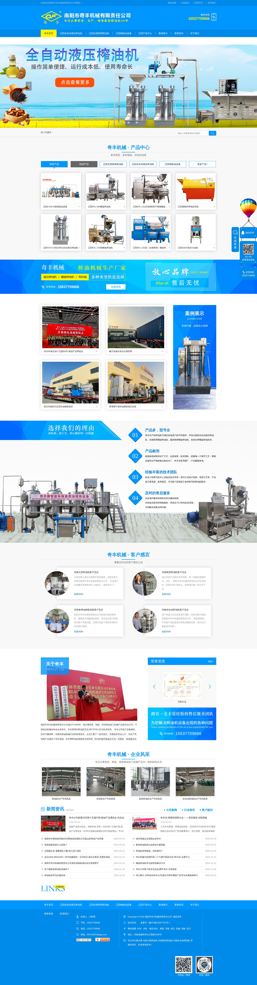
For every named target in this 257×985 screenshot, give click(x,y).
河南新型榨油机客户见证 (174, 572)
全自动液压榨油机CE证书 (182, 702)
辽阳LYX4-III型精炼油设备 (55, 206)
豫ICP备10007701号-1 (159, 922)
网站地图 (172, 3)
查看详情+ (79, 594)
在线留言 (185, 3)
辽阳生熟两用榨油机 (99, 33)
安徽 (178, 928)
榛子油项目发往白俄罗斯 (120, 351)
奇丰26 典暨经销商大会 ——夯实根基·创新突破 (183, 817)
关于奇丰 (55, 663)
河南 (167, 928)
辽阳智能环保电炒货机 (188, 206)
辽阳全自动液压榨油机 (71, 33)
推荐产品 (54, 164)
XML (145, 928)
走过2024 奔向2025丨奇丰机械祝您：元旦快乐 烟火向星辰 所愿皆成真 (77, 857)
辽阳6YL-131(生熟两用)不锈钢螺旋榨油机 (151, 206)
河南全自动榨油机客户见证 (175, 609)
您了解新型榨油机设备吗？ (56, 869)
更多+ (210, 661)
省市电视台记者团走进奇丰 (148, 838)
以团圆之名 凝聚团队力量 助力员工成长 (62, 851)
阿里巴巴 (199, 3)
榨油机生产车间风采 (61, 799)
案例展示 (163, 33)
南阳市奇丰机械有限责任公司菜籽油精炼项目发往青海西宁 (71, 863)
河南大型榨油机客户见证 (86, 572)
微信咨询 (250, 232)
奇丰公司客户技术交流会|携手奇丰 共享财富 (156, 869)
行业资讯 (189, 809)
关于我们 (194, 33)
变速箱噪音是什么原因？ (55, 845)
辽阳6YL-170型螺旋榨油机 (100, 248)
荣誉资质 (48, 40)
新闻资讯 (178, 33)
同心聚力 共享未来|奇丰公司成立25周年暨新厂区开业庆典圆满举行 (167, 875)
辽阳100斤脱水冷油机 (188, 248)
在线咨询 (116, 287)
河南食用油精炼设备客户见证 (88, 609)
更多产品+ (202, 164)
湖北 (173, 928)
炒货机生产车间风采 (106, 799)
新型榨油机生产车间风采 (150, 799)
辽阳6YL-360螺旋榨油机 (99, 206)
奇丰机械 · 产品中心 (128, 147)
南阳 (162, 928)
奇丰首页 (48, 33)
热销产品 (84, 164)
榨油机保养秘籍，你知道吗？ (149, 851)
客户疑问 (207, 809)
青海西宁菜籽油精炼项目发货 (122, 406)
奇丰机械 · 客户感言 (128, 554)
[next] (228, 86)
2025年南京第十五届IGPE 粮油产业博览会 (63, 351)
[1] (128, 86)
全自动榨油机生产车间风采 (195, 799)
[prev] (29, 86)
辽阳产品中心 (145, 33)
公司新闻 (171, 809)
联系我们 (212, 3)
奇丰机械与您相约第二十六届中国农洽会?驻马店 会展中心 (163, 857)
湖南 (183, 928)
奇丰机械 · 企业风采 (128, 754)
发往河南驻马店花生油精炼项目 (58, 406)
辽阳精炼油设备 (124, 33)
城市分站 (153, 928)
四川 (189, 928)
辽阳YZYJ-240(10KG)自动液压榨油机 (60, 248)
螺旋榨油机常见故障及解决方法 (150, 863)
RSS (139, 928)
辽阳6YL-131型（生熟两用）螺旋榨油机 (151, 248)
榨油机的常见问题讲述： (55, 875)
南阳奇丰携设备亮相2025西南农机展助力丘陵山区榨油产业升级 (73, 838)
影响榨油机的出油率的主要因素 (150, 845)
